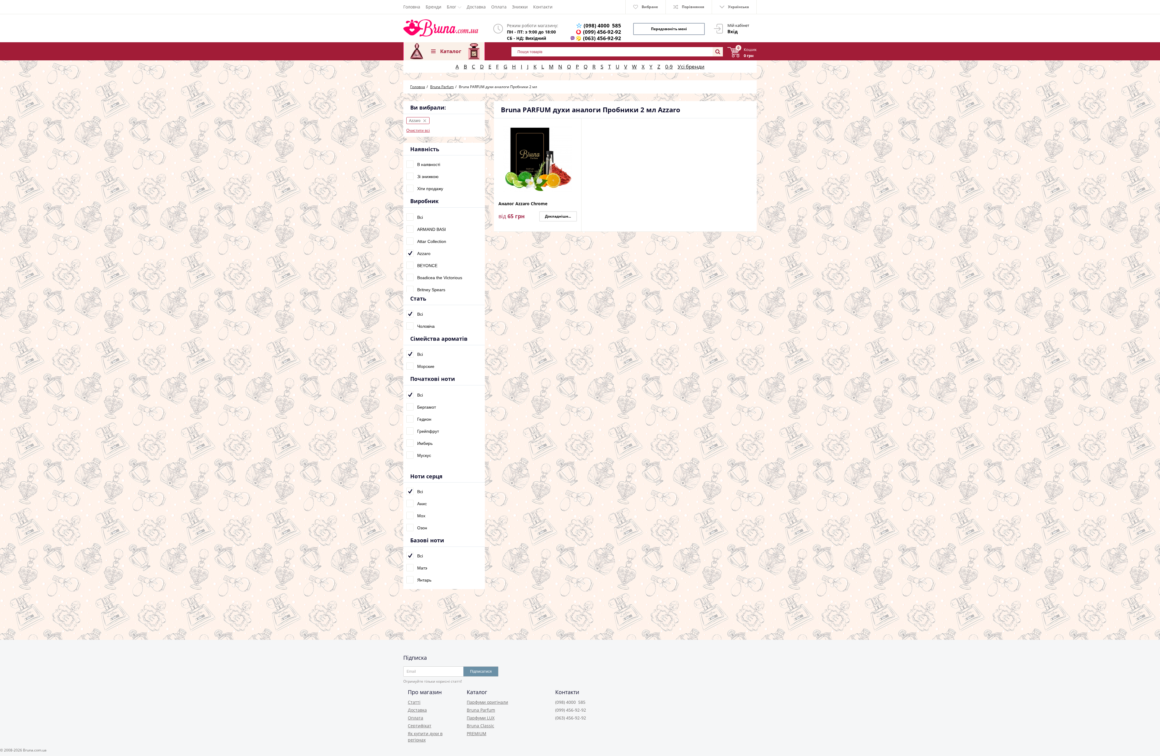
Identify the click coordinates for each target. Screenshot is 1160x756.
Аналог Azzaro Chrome (522, 203)
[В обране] (575, 135)
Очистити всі (418, 130)
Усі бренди (691, 66)
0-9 (669, 66)
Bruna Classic (480, 726)
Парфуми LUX (481, 718)
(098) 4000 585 (602, 25)
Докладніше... (558, 216)
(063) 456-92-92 (602, 38)
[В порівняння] (575, 126)
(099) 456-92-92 (602, 32)
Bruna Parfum (481, 710)
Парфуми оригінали (487, 702)
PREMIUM (476, 733)
